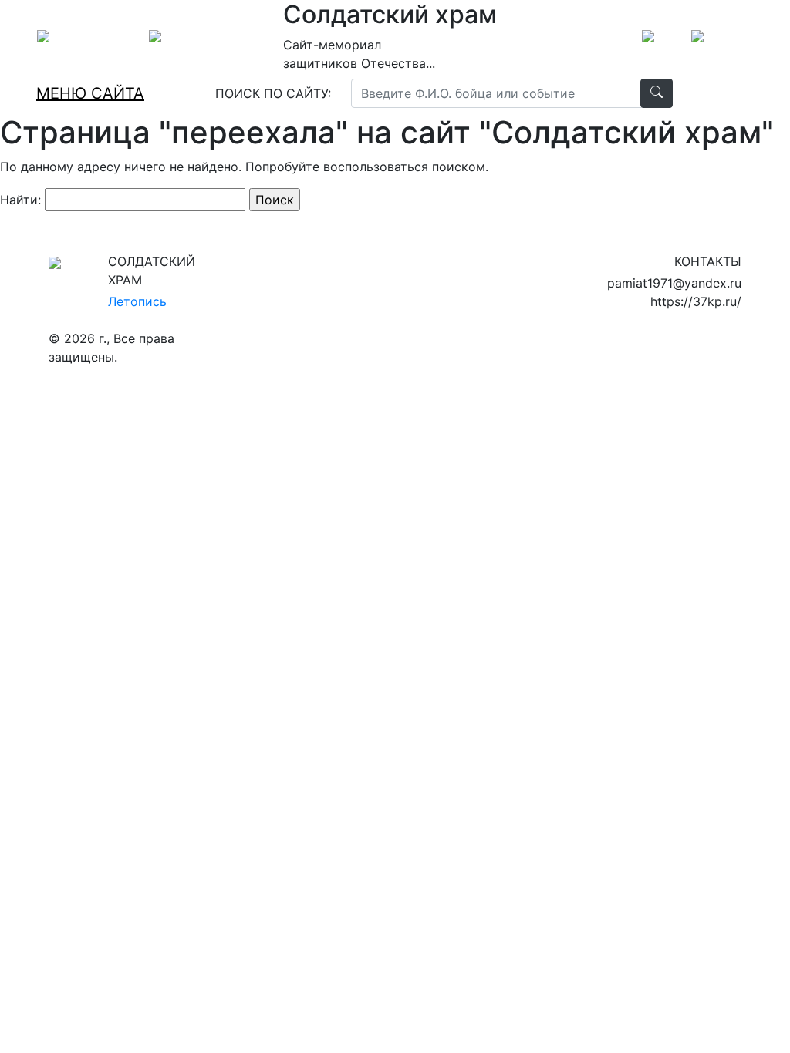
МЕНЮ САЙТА (90, 93)
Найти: (20, 199)
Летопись (137, 301)
